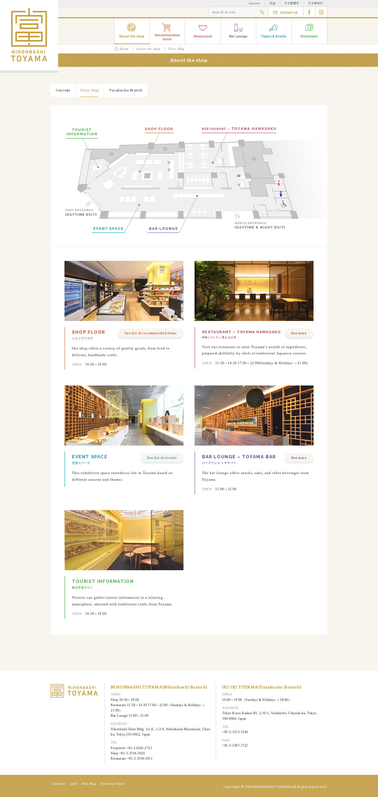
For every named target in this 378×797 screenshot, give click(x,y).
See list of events (162, 457)
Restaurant (203, 31)
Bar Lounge (238, 31)
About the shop (132, 31)
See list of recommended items (151, 333)
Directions (309, 31)
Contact (286, 12)
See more (299, 333)
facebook (309, 12)
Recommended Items (167, 31)
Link (73, 783)
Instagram (321, 12)
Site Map (89, 783)
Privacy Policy (113, 783)
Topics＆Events (274, 31)
